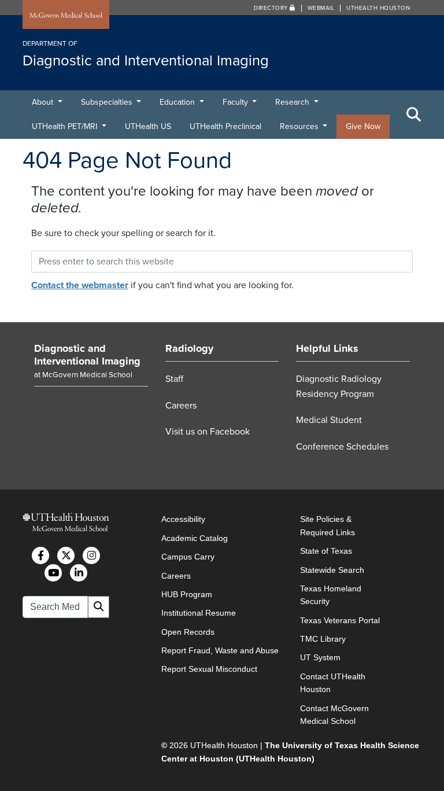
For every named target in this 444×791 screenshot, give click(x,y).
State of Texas (326, 550)
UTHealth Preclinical (225, 126)
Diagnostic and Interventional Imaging (87, 354)
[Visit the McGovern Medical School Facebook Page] (40, 555)
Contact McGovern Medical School (334, 715)
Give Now (363, 126)
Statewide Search (332, 570)
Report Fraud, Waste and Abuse (220, 650)
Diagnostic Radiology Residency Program (339, 386)
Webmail (321, 8)
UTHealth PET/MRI (65, 126)
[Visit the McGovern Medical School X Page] (66, 555)
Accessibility (183, 519)
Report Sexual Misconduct (209, 669)
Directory (272, 8)
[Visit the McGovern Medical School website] (65, 15)
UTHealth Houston (378, 8)
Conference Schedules (342, 446)
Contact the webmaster (79, 285)
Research (293, 102)
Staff (174, 379)
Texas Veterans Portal (340, 620)
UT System (320, 657)
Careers (181, 405)
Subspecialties (108, 102)
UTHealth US (148, 126)
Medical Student (329, 420)
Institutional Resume (198, 612)
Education (178, 102)
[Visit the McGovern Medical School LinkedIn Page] (78, 573)
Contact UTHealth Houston (332, 683)
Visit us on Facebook (207, 431)
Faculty (236, 102)
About (44, 102)
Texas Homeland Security (330, 595)
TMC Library (323, 638)
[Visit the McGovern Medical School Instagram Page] (91, 555)
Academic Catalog (194, 538)
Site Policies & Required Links (327, 525)
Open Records (187, 632)
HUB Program (186, 594)
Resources (300, 126)
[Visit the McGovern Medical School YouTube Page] (53, 573)
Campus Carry (187, 556)
